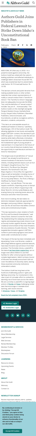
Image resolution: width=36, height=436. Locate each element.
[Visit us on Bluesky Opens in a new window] (18, 315)
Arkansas (6, 291)
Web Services (6, 341)
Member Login (11, 303)
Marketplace (5, 350)
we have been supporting (19, 250)
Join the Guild (6, 331)
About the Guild (6, 382)
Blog (3, 373)
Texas (12, 291)
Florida (10, 284)
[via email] (32, 45)
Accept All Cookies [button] (12, 431)
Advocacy (4, 385)
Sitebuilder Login (12, 308)
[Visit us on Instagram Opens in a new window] (7, 315)
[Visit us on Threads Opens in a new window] (13, 315)
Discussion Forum (7, 353)
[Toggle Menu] (3, 2)
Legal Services (6, 337)
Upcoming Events (7, 366)
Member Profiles (7, 347)
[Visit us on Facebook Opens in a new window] (23, 315)
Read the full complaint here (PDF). (14, 295)
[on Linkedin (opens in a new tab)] (27, 45)
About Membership (8, 334)
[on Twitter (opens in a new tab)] (19, 45)
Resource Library (7, 363)
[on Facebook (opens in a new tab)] (23, 45)
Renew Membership (8, 344)
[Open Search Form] (33, 2)
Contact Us (5, 389)
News (3, 369)
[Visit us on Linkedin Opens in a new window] (28, 315)
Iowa (18, 284)
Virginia (21, 291)
